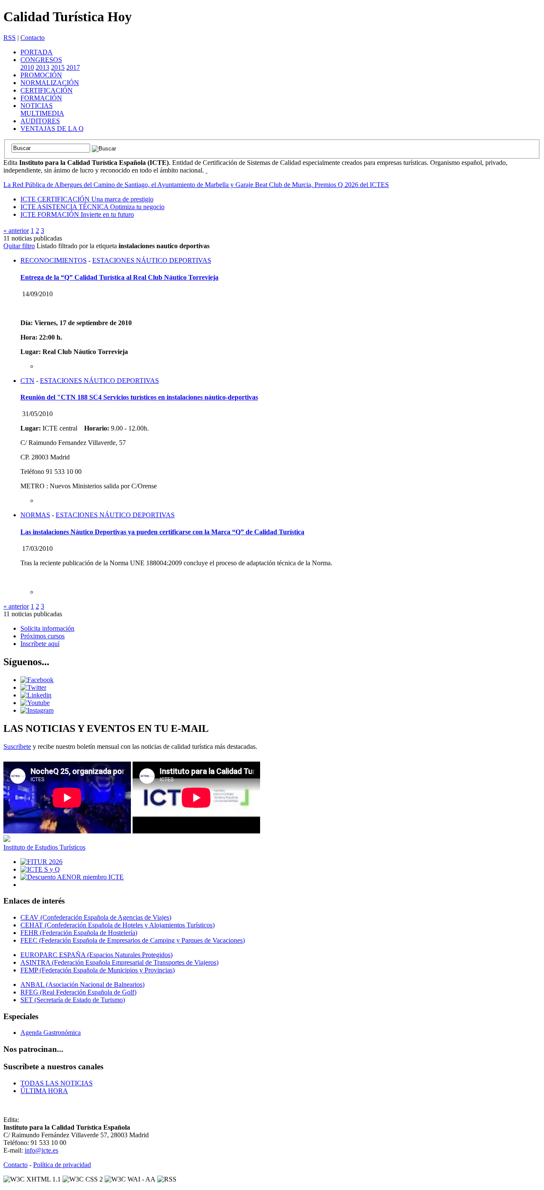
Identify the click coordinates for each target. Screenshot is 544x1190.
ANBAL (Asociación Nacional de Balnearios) (82, 984)
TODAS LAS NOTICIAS (56, 1083)
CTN (27, 380)
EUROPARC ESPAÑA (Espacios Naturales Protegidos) (96, 954)
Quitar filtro (19, 245)
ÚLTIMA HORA (44, 1090)
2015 (58, 67)
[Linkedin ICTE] (35, 695)
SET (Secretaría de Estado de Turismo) (72, 999)
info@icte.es (41, 1150)
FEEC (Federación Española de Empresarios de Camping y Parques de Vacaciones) (132, 940)
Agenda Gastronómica (50, 1032)
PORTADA (36, 52)
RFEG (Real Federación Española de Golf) (78, 992)
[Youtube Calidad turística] (35, 702)
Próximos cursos (42, 636)
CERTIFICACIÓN (46, 90)
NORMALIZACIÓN (49, 82)
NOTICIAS (36, 105)
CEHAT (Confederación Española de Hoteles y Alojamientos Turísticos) (117, 925)
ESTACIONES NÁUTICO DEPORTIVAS (151, 260)
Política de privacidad (62, 1164)
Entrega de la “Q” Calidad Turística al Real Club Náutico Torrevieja (119, 277)
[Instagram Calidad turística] (37, 710)
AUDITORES (40, 121)
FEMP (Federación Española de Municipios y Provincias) (97, 970)
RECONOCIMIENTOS (53, 260)
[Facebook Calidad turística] (37, 679)
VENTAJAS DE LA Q (52, 128)
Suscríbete (17, 746)
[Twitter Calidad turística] (33, 687)
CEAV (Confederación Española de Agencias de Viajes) (95, 917)
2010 (27, 67)
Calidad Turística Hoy (67, 16)
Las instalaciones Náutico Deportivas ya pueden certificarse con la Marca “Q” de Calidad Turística (162, 532)
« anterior (16, 230)
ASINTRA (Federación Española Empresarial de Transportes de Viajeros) (119, 962)
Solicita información (47, 628)
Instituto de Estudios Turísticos (44, 847)
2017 (73, 67)
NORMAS (35, 514)
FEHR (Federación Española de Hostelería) (78, 932)
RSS (9, 37)
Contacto (32, 37)
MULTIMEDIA (42, 113)
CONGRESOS (41, 59)
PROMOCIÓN (41, 75)
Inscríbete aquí (40, 643)
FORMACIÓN (41, 98)
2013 (42, 67)
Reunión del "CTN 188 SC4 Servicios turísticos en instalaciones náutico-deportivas (139, 397)
